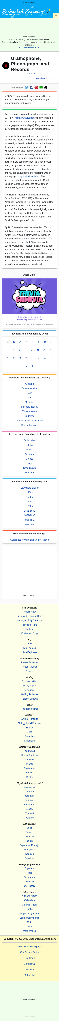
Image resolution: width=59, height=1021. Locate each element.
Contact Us (29, 964)
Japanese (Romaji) (29, 845)
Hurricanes (29, 800)
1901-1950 (29, 520)
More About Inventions (45, 78)
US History (29, 886)
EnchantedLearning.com (42, 939)
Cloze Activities (29, 681)
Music (30, 74)
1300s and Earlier (29, 488)
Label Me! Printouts (29, 918)
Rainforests (29, 768)
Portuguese (29, 849)
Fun (29, 397)
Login (25, 2)
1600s (29, 501)
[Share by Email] (41, 87)
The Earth (29, 791)
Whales (29, 777)
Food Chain (29, 751)
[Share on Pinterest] (36, 87)
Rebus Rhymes (29, 667)
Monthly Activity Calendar (29, 620)
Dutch (29, 828)
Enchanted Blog (29, 633)
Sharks (29, 772)
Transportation (29, 411)
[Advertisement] (29, 28)
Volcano (29, 817)
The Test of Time (29, 709)
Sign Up (32, 2)
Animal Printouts (29, 719)
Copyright (8, 939)
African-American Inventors (29, 420)
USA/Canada (29, 472)
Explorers (29, 868)
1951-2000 (29, 524)
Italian (29, 841)
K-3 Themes (29, 648)
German (29, 836)
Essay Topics (29, 685)
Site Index (29, 629)
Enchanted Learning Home (29, 616)
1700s (29, 506)
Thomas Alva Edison (23, 118)
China (29, 445)
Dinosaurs (29, 741)
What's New (29, 612)
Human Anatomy (29, 755)
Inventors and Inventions (19, 74)
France (29, 449)
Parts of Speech (29, 699)
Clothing (29, 384)
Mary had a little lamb (28, 176)
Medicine (29, 402)
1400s (29, 492)
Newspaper (29, 690)
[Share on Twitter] (27, 87)
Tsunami (29, 813)
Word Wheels (29, 931)
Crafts (29, 643)
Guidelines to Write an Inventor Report (29, 540)
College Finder (29, 905)
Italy (29, 463)
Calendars (29, 900)
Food (29, 393)
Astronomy (29, 787)
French (29, 832)
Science (36, 74)
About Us (29, 969)
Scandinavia (29, 468)
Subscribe (29, 975)
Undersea (29, 416)
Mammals (30, 759)
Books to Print (29, 625)
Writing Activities (29, 694)
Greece (29, 459)
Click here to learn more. (29, 48)
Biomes (29, 727)
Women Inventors (29, 425)
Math (29, 922)
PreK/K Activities (29, 662)
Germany (29, 454)
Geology (29, 796)
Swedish (29, 858)
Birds (29, 732)
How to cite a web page (29, 946)
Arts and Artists (29, 896)
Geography (29, 877)
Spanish (29, 854)
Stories (29, 671)
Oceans (30, 809)
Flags (29, 873)
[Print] (46, 87)
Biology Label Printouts (29, 723)
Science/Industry (29, 407)
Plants (29, 764)
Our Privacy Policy (29, 952)
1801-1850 (29, 511)
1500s (29, 497)
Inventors (29, 881)
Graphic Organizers (29, 913)
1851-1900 (29, 515)
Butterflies (29, 736)
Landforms (29, 804)
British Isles (29, 440)
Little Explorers (29, 652)
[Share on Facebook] (31, 87)
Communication (29, 388)
